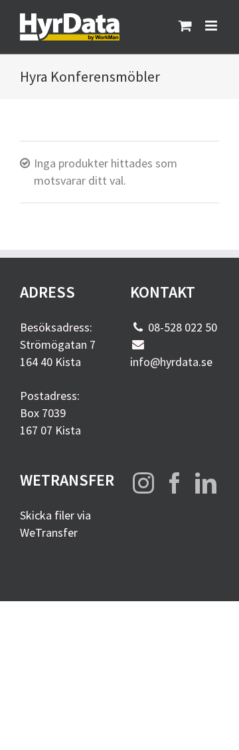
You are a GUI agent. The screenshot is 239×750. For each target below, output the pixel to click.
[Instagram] (143, 483)
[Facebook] (174, 483)
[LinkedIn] (205, 483)
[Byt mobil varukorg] (185, 26)
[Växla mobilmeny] (212, 26)
